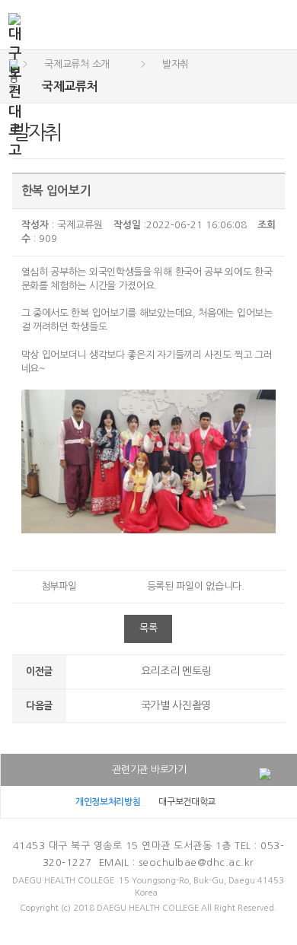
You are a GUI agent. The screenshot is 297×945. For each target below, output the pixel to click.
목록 (148, 628)
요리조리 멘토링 (176, 671)
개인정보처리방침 (108, 802)
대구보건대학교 (187, 802)
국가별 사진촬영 (176, 705)
